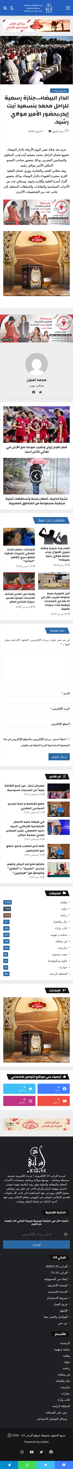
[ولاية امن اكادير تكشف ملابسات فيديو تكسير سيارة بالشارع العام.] (19, 581)
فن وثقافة (61, 941)
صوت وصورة (59, 954)
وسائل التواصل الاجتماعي (52, 1418)
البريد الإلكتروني (60, 708)
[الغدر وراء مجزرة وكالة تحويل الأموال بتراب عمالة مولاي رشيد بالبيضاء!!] (54, 536)
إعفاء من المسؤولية (56, 1279)
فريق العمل (61, 1304)
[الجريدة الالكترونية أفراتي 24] (36, 8)
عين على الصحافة (56, 1412)
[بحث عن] (5, 9)
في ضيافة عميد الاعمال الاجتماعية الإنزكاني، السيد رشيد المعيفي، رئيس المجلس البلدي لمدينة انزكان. (25, 828)
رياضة (63, 915)
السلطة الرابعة (58, 973)
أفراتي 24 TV (59, 1272)
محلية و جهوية (58, 934)
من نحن (63, 1323)
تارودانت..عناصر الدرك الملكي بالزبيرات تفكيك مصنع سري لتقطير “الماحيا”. (19, 555)
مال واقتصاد (60, 921)
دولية (64, 908)
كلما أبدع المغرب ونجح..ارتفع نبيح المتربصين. (25, 848)
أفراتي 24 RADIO (57, 1266)
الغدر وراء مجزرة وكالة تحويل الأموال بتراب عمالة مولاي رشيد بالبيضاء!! (55, 554)
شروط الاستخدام (57, 1298)
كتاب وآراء (61, 928)
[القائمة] (68, 9)
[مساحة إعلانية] (36, 25)
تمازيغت (62, 947)
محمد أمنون (57, 131)
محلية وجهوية (62, 1349)
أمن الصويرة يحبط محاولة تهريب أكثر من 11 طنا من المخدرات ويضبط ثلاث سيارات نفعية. (55, 601)
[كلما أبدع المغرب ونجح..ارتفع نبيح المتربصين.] (58, 851)
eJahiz (45, 1441)
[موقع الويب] (39, 392)
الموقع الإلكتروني (60, 723)
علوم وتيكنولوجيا (57, 960)
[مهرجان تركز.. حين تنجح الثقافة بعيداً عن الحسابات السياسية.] (58, 791)
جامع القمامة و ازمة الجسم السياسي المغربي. (26, 806)
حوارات (62, 967)
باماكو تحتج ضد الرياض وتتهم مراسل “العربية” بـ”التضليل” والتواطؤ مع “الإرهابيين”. (25, 869)
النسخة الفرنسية (58, 1291)
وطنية (63, 902)
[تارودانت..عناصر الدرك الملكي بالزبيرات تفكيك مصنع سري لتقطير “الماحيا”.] (19, 537)
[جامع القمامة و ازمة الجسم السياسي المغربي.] (58, 809)
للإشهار (63, 1310)
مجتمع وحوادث (59, 90)
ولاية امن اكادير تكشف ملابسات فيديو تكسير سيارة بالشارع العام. (19, 597)
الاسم (65, 693)
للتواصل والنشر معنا (56, 1316)
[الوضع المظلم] (12, 9)
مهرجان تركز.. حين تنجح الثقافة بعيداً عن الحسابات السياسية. (24, 788)
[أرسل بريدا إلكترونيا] (50, 131)
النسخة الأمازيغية (57, 1285)
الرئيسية (65, 1343)
